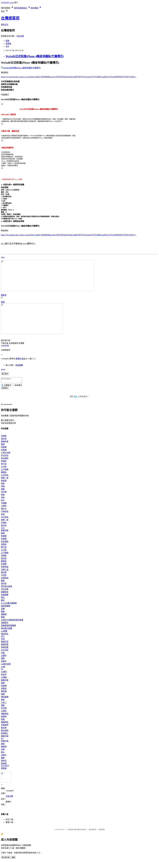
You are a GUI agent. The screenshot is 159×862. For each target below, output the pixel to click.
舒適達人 (4, 733)
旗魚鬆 (4, 481)
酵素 (3, 581)
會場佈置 (4, 647)
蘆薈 (3, 744)
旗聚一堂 (4, 478)
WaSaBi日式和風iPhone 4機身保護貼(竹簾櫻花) (35, 56)
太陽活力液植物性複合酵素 (12, 620)
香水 (3, 752)
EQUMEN (5, 766)
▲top (3, 369)
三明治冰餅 (5, 453)
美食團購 (19, 365)
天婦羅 (4, 503)
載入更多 (5, 374)
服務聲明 (102, 829)
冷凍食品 (4, 511)
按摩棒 (4, 716)
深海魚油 (4, 578)
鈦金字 (4, 674)
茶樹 (3, 749)
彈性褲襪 (4, 697)
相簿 (7, 41)
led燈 (3, 667)
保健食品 (4, 567)
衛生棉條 (4, 730)
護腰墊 (4, 614)
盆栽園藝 (4, 595)
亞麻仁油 (4, 570)
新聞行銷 (4, 741)
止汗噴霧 (4, 469)
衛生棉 (4, 728)
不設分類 (20, 36)
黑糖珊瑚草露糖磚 (8, 625)
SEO (3, 636)
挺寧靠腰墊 (5, 606)
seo (2, 738)
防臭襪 (4, 450)
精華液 (4, 747)
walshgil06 (5, 345)
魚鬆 (3, 302)
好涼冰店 (4, 455)
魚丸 (3, 500)
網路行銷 (4, 736)
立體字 (4, 656)
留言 (23, 359)
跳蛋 (3, 719)
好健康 (4, 564)
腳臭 (3, 444)
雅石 (3, 598)
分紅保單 (4, 589)
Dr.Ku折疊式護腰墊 (9, 603)
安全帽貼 (4, 458)
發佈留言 (5, 388)
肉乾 (3, 497)
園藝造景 (4, 592)
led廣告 (4, 672)
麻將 (3, 700)
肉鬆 (3, 486)
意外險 (4, 584)
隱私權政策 (92, 829)
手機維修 (4, 725)
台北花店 (4, 650)
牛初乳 (4, 575)
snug (2, 257)
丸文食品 (4, 475)
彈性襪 (4, 691)
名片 (7, 46)
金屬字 (4, 661)
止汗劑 (4, 467)
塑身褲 (4, 763)
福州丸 (4, 509)
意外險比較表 (6, 586)
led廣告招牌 (6, 664)
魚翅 (3, 514)
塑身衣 (4, 295)
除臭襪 (4, 447)
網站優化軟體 (6, 628)
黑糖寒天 (4, 623)
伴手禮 (4, 492)
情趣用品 (4, 714)
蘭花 (3, 600)
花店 (3, 639)
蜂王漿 (4, 572)
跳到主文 (4, 25)
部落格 (8, 44)
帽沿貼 (4, 439)
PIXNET (62, 829)
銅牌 (3, 658)
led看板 (4, 677)
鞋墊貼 (4, 472)
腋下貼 (4, 464)
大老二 (4, 702)
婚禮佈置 (4, 644)
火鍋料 (4, 506)
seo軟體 (4, 631)
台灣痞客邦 (10, 18)
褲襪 (3, 694)
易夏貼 (4, 461)
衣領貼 (4, 436)
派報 (3, 653)
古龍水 (4, 755)
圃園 (3, 758)
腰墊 (3, 611)
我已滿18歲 (6, 857)
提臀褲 (4, 768)
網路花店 (4, 642)
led (2, 669)
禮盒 (3, 489)
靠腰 (3, 609)
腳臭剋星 (4, 441)
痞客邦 (18, 359)
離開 (13, 857)
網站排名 (4, 634)
